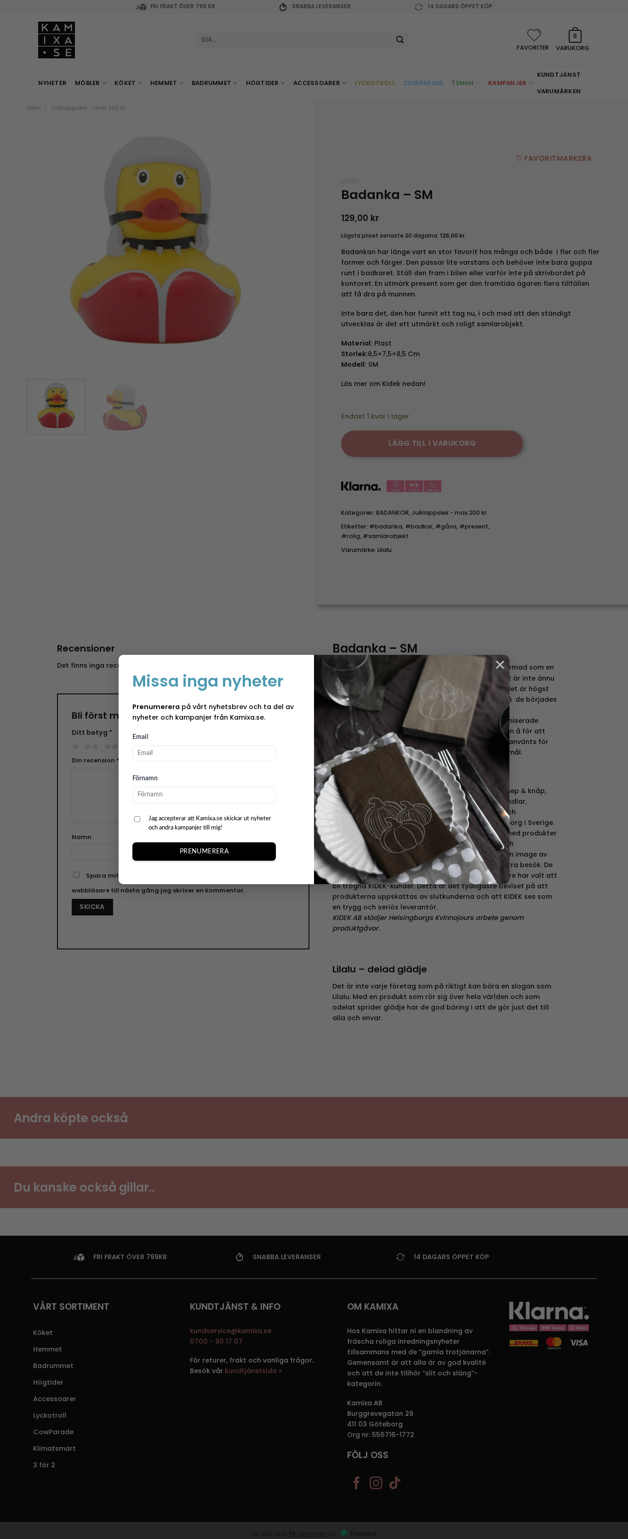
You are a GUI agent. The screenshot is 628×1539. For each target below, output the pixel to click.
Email (140, 737)
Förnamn (145, 778)
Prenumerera (204, 851)
